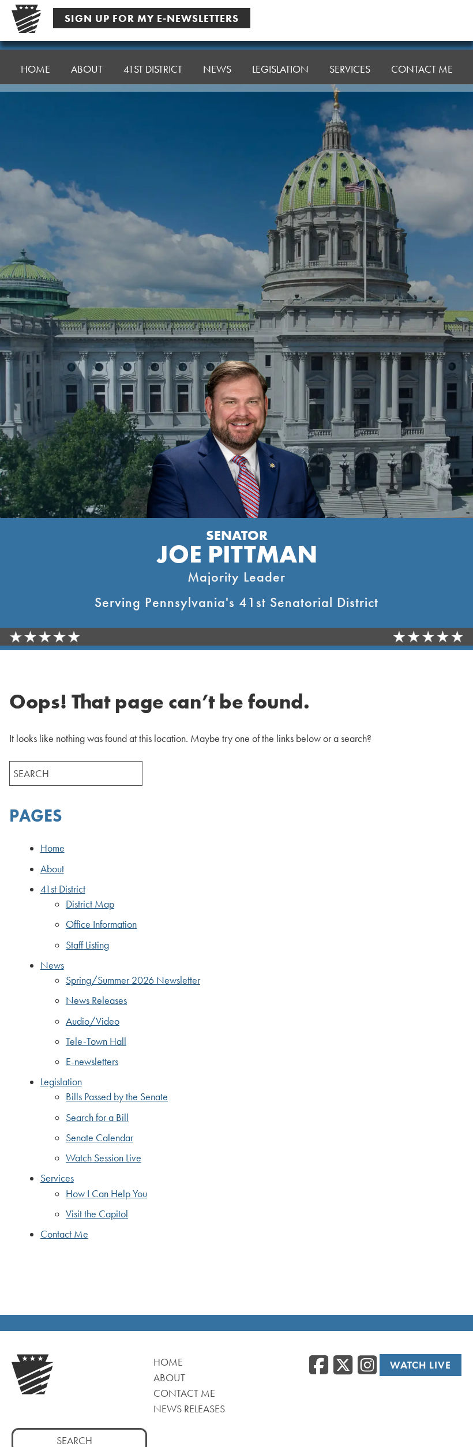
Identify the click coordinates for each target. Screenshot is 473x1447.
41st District (62, 889)
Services (57, 1178)
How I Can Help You (106, 1193)
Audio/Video (92, 1021)
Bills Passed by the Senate (117, 1096)
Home (35, 69)
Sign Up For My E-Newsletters (152, 18)
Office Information (101, 924)
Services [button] (349, 69)
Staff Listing (87, 945)
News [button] (217, 69)
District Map (90, 904)
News (52, 965)
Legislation (61, 1081)
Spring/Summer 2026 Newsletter (133, 980)
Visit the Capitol (97, 1214)
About (87, 69)
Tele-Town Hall (96, 1041)
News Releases (96, 1000)
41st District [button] (152, 69)
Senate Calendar (99, 1137)
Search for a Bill (97, 1117)
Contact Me (422, 69)
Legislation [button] (280, 69)
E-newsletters (92, 1061)
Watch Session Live (103, 1158)
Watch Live (420, 1364)
